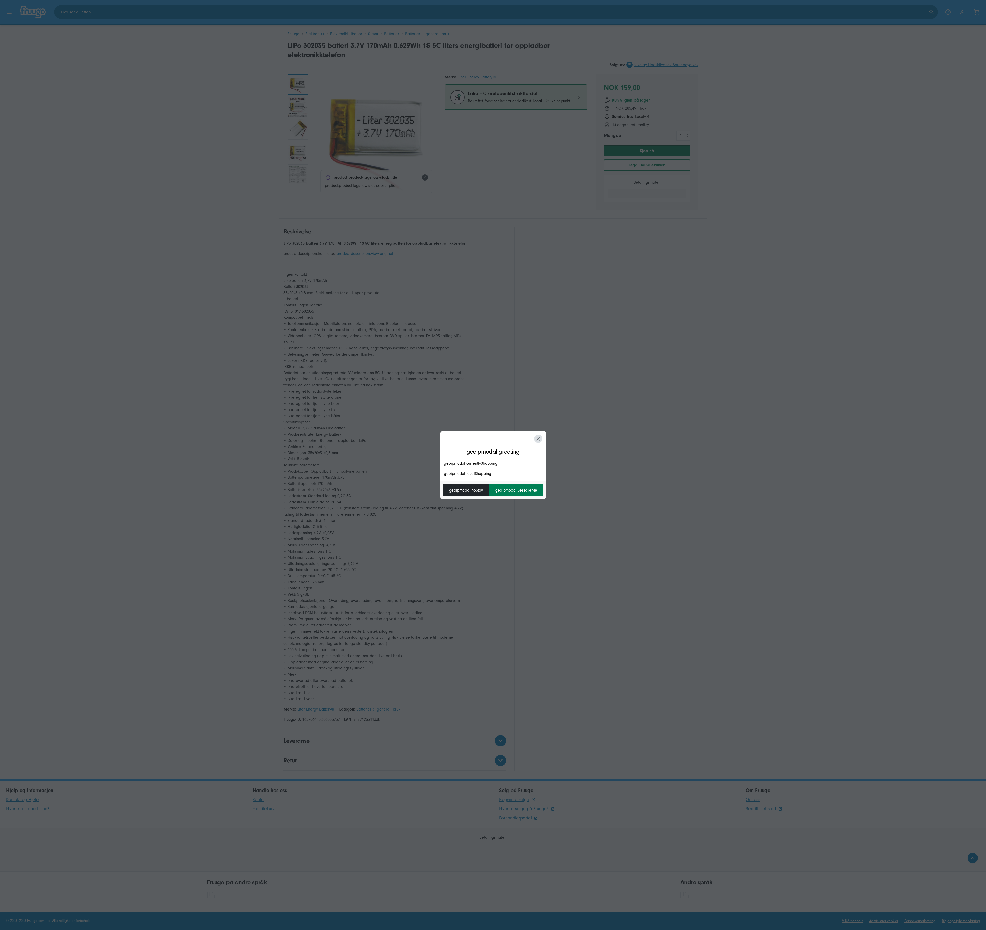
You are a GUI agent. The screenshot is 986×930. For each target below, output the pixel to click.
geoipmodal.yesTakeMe (516, 490)
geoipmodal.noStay (466, 490)
